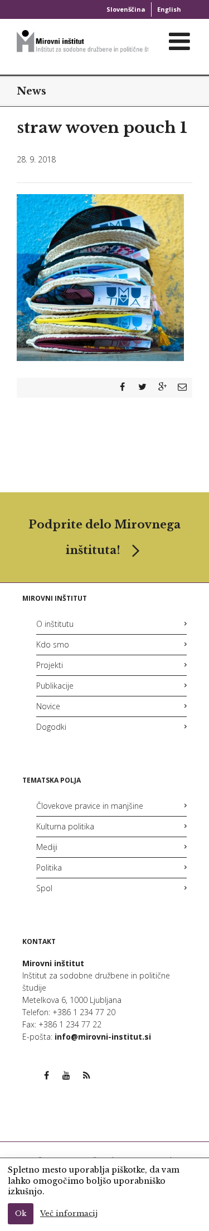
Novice (48, 706)
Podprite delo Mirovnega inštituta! (104, 537)
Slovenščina (125, 9)
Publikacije (55, 685)
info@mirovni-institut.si (103, 1036)
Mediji (46, 847)
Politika (49, 867)
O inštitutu (55, 624)
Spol (44, 888)
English (169, 9)
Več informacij (69, 1213)
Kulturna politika (65, 826)
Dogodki (51, 726)
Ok (20, 1213)
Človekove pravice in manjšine (89, 805)
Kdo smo (52, 644)
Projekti (49, 665)
